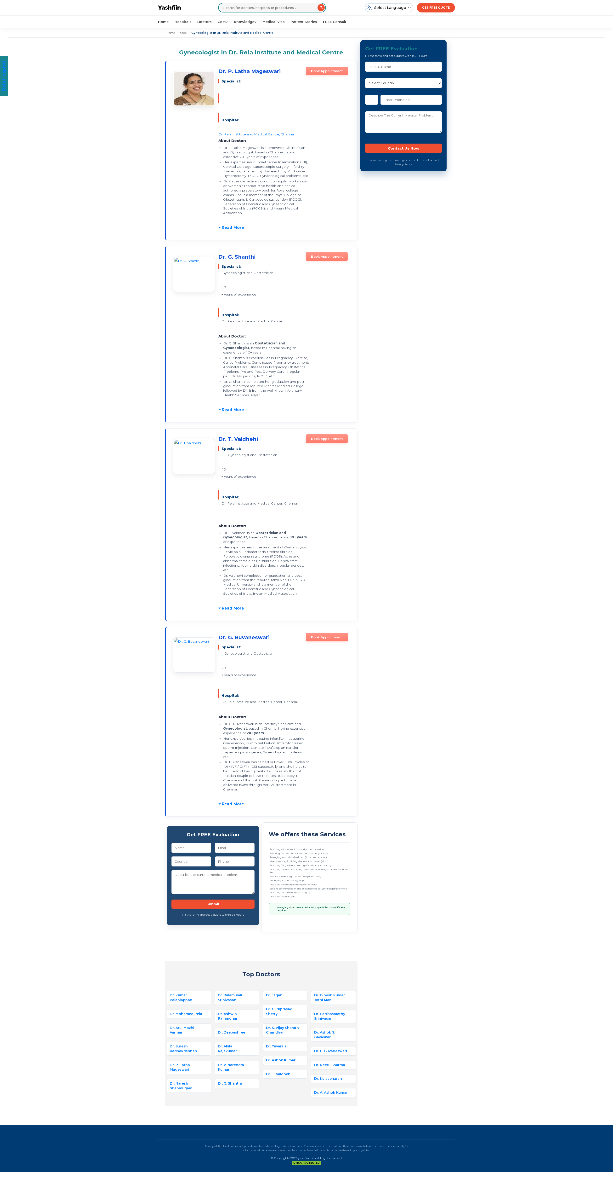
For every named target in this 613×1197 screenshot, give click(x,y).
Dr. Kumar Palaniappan (181, 997)
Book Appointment (327, 71)
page (183, 33)
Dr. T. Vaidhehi (238, 439)
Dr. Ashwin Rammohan (228, 1016)
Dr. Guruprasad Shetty (279, 1011)
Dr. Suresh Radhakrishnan (183, 1048)
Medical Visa (273, 22)
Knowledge (244, 22)
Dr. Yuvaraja (276, 1046)
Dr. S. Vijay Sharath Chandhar (282, 1030)
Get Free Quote (436, 7)
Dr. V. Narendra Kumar (231, 1067)
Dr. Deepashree (231, 1032)
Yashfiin (169, 7)
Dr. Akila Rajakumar (227, 1048)
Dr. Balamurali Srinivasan (230, 997)
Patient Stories (304, 22)
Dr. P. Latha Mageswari (249, 71)
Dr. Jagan (274, 995)
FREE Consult (334, 22)
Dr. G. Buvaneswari (244, 637)
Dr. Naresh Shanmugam (181, 1085)
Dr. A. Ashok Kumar (331, 1092)
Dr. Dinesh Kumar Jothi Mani (329, 997)
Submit (213, 904)
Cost (222, 22)
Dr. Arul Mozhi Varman (182, 1030)
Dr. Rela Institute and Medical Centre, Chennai (256, 134)
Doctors (204, 22)
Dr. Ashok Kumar (280, 1060)
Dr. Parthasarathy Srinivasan (329, 1016)
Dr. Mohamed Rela (186, 1014)
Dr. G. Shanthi (236, 257)
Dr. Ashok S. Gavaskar (324, 1034)
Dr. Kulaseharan (328, 1078)
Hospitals (183, 22)
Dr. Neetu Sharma (329, 1065)
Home (163, 22)
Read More (233, 227)
